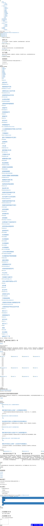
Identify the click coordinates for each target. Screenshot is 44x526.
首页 (3, 1)
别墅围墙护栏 (6, 315)
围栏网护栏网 (4, 18)
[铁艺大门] (4, 308)
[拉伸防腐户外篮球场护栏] (6, 219)
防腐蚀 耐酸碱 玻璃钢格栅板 (10, 175)
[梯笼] (3, 325)
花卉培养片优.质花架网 (8, 197)
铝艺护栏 (4, 319)
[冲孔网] (3, 143)
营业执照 (5, 4)
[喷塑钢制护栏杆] (5, 261)
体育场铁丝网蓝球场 (8, 226)
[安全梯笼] (4, 329)
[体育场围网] (4, 206)
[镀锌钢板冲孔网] (5, 147)
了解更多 (1, 398)
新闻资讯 (1, 473)
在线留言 (3, 27)
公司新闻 (5, 24)
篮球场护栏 (5, 230)
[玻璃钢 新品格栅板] (5, 164)
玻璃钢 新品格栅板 (7, 167)
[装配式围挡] (4, 257)
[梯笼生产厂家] (5, 333)
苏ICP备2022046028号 (25, 495)
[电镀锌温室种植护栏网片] (6, 202)
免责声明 (16, 496)
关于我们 (1, 472)
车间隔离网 (6, 13)
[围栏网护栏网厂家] (31, 451)
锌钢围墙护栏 (6, 112)
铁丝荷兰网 (5, 188)
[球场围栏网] (4, 211)
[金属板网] (4, 139)
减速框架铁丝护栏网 (8, 95)
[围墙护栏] (4, 113)
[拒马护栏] (4, 287)
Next (1, 462)
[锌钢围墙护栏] (5, 109)
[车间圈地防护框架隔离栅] (6, 253)
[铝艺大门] (4, 321)
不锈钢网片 (5, 133)
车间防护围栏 (6, 99)
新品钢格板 (5, 163)
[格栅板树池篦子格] (5, 177)
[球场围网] (4, 215)
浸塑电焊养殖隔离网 (8, 103)
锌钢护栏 (4, 108)
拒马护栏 (4, 290)
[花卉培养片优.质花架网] (6, 194)
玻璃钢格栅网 (6, 171)
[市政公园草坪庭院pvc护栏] (7, 278)
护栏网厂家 (4, 2)
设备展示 (1, 477)
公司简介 (5, 3)
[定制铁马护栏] (5, 291)
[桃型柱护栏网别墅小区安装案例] (5, 390)
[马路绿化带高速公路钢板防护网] (8, 300)
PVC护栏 (4, 273)
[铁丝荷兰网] (4, 185)
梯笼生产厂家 (6, 336)
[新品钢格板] (4, 160)
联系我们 (3, 28)
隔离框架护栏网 (6, 87)
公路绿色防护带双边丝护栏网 (10, 307)
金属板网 (4, 142)
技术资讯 (5, 26)
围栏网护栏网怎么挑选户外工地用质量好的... (15, 432)
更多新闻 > (2, 403)
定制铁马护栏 (6, 294)
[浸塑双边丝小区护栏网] (6, 88)
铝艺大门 (5, 16)
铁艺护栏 (4, 120)
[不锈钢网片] (4, 130)
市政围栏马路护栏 (7, 277)
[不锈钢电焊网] (5, 295)
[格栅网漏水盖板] (5, 156)
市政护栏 (5, 14)
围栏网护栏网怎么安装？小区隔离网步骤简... (15, 410)
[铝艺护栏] (4, 316)
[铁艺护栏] (4, 118)
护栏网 (5, 7)
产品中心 (3, 5)
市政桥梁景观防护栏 (8, 268)
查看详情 (1, 351)
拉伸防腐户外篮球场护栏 (9, 222)
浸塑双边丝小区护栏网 (8, 91)
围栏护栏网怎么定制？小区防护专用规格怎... (15, 444)
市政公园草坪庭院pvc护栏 (9, 281)
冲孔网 (5, 9)
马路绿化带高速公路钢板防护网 (11, 302)
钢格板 (5, 10)
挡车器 (4, 285)
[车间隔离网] (4, 232)
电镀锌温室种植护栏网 (8, 192)
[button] (22, 399)
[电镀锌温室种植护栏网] (6, 190)
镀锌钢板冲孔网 (6, 150)
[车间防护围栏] (5, 96)
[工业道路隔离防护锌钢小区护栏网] (8, 126)
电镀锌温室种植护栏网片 (9, 205)
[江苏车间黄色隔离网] (6, 249)
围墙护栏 (4, 116)
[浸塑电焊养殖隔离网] (6, 101)
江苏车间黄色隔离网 (8, 252)
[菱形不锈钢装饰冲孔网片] (6, 135)
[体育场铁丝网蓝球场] (6, 223)
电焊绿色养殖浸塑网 (8, 184)
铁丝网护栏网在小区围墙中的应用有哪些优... (15, 421)
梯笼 (5, 17)
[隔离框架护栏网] (5, 84)
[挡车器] (3, 283)
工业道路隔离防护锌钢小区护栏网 (11, 129)
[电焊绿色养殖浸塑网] (6, 181)
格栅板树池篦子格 (7, 180)
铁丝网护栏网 (4, 19)
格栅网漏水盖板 (6, 158)
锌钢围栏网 (6, 8)
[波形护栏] (4, 80)
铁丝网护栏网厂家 (16, 32)
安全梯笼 (4, 332)
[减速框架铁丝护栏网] (6, 92)
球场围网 (5, 12)
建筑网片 (5, 11)
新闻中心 (3, 23)
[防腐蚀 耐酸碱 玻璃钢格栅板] (7, 173)
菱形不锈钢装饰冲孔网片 (9, 137)
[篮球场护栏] (4, 228)
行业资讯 (5, 25)
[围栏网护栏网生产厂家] (12, 451)
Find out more (4, 42)
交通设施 (5, 15)
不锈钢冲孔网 (6, 154)
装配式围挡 (5, 260)
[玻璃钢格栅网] (5, 168)
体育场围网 (5, 209)
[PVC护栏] (4, 270)
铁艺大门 (4, 311)
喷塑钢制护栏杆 (6, 264)
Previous (1, 450)
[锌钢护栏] (4, 105)
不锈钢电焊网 (6, 298)
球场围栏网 (5, 213)
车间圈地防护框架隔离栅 (9, 256)
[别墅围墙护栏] (5, 312)
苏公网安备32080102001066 (5, 496)
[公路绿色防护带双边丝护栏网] (7, 304)
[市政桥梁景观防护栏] (6, 266)
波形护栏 (4, 82)
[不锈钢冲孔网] (5, 151)
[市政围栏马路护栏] (5, 274)
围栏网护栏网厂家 (6, 32)
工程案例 (3, 20)
